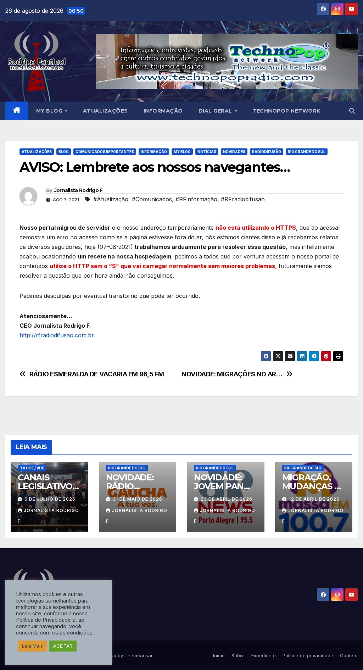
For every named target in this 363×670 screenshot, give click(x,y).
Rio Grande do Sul (306, 151)
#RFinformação (196, 199)
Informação (163, 111)
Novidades (234, 151)
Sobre (238, 655)
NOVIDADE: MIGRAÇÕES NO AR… (232, 374)
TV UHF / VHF (32, 468)
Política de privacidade (308, 655)
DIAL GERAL (216, 111)
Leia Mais (32, 646)
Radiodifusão (266, 151)
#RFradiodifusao (243, 199)
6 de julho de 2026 (50, 499)
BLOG (63, 151)
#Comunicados (152, 199)
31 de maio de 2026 (137, 499)
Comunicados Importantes (105, 151)
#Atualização (110, 199)
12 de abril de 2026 (314, 499)
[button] (352, 110)
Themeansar (138, 655)
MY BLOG (50, 111)
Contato (349, 655)
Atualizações (105, 111)
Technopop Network (286, 111)
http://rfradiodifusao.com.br (56, 335)
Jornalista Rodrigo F (78, 190)
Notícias (206, 151)
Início (219, 655)
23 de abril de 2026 (226, 499)
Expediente (263, 655)
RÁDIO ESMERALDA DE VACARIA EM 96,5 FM (96, 374)
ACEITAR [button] (62, 646)
